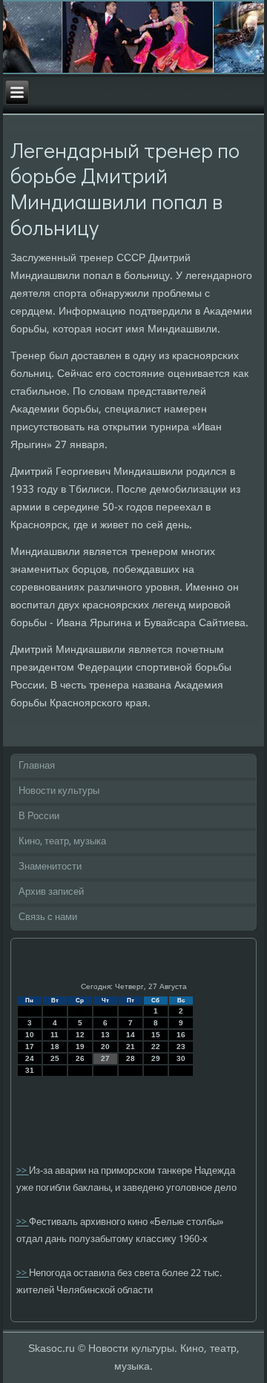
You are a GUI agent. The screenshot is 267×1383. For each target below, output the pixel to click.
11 (54, 1035)
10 (29, 1035)
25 (54, 1058)
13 (105, 1035)
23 (181, 1046)
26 (80, 1058)
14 (130, 1035)
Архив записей (51, 892)
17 (29, 1046)
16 (181, 1035)
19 (80, 1046)
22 (155, 1046)
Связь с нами (48, 917)
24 (29, 1058)
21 (130, 1046)
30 (181, 1058)
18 (54, 1046)
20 (105, 1046)
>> (22, 1171)
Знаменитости (50, 867)
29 (155, 1058)
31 (29, 1070)
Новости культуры (59, 791)
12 (80, 1035)
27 (105, 1058)
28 (130, 1058)
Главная (37, 766)
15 (155, 1035)
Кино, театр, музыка (62, 841)
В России (39, 816)
